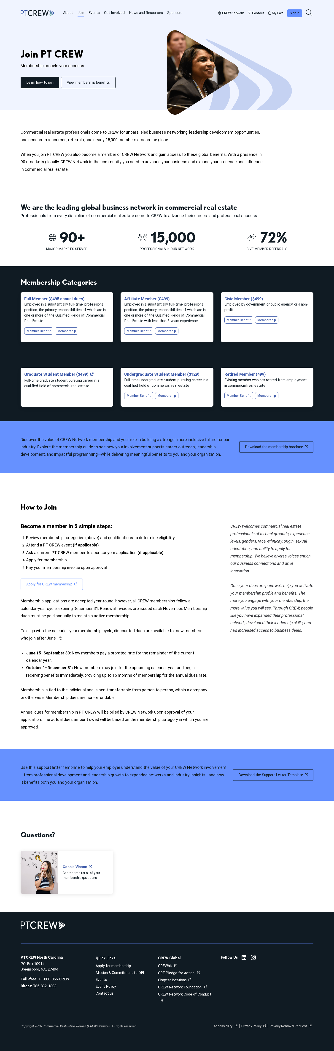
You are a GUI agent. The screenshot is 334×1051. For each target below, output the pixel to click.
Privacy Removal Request (288, 1026)
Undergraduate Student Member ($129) (161, 374)
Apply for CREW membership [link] (49, 584)
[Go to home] (37, 13)
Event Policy (106, 986)
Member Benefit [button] (39, 331)
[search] (309, 13)
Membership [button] (66, 331)
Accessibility (223, 1026)
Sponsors (174, 13)
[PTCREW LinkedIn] (244, 958)
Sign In (294, 13)
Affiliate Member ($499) (147, 298)
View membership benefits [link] (88, 82)
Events (94, 13)
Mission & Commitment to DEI (120, 973)
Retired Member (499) (245, 374)
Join (81, 13)
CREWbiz (165, 966)
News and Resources (146, 13)
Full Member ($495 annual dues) (54, 298)
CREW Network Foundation (180, 987)
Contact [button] (258, 13)
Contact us (104, 993)
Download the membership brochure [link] (274, 447)
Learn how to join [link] (40, 82)
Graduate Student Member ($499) (56, 374)
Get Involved (114, 13)
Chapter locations (172, 980)
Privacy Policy (251, 1026)
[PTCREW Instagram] (253, 958)
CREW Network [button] (233, 13)
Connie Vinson (75, 867)
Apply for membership (113, 966)
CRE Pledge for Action (176, 973)
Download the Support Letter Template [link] (271, 775)
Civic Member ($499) (243, 298)
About (68, 13)
